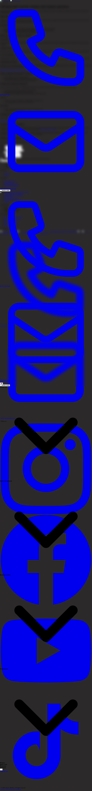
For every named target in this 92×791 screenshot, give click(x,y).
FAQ (7, 381)
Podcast (3, 381)
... (1, 769)
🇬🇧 (1, 383)
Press (11, 381)
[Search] (0, 190)
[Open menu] (0, 192)
